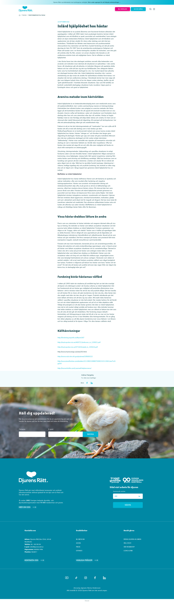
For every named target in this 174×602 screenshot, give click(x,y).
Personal (87, 600)
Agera (78, 543)
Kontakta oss (31, 560)
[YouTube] (66, 577)
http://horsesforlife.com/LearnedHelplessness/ (74, 368)
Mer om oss (24, 507)
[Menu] (154, 9)
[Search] (150, 9)
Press (78, 547)
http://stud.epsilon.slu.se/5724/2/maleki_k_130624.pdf (78, 347)
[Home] (26, 9)
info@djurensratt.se (36, 547)
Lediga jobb (128, 551)
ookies (79, 551)
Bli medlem (80, 539)
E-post (50, 429)
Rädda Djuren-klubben (132, 539)
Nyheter (25, 15)
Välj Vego (127, 543)
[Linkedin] (104, 577)
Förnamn (22, 429)
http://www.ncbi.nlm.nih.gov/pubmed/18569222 (75, 356)
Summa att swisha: (119, 491)
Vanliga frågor (84, 560)
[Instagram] (85, 577)
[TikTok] (76, 577)
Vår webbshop (129, 547)
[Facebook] (95, 577)
